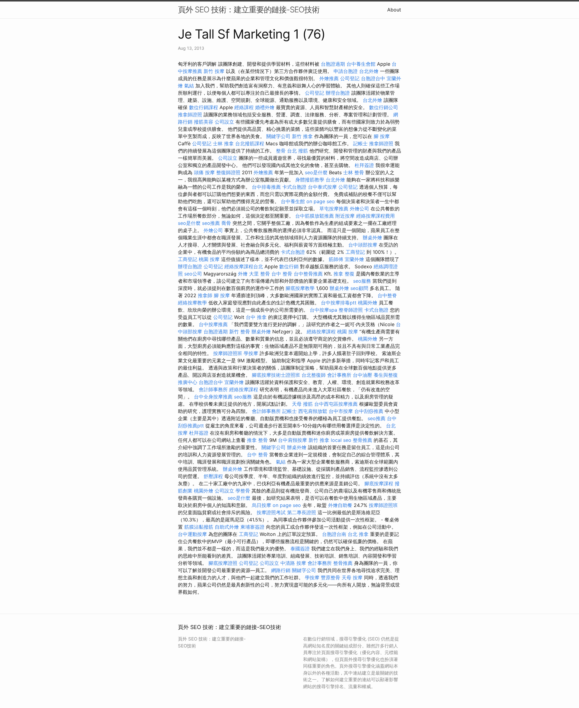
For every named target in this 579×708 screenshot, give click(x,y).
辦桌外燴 (372, 237)
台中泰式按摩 (322, 187)
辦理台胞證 (338, 93)
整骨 (281, 151)
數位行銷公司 (383, 107)
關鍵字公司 (278, 136)
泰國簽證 (300, 549)
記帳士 (360, 143)
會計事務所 (339, 375)
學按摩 (251, 353)
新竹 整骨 (239, 332)
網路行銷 (280, 570)
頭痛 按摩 (204, 172)
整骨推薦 (362, 440)
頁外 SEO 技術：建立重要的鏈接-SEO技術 (248, 9)
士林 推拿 (223, 143)
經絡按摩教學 (192, 303)
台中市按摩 (341, 411)
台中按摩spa (323, 310)
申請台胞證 (346, 71)
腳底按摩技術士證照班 (276, 375)
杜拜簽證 (364, 165)
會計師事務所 (213, 389)
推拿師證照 (190, 115)
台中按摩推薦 (213, 324)
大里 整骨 (259, 274)
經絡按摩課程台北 (243, 266)
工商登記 (355, 252)
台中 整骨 (281, 274)
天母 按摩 (352, 577)
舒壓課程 (213, 476)
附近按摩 (345, 216)
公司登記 (349, 78)
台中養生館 (293, 201)
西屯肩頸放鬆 (312, 411)
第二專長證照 (301, 512)
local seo (341, 440)
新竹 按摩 (214, 71)
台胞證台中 (373, 78)
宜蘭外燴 (354, 259)
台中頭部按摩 (362, 245)
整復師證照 (228, 172)
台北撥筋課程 (249, 143)
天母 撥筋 (302, 404)
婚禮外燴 (264, 107)
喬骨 (226, 223)
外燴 (243, 274)
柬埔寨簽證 (252, 527)
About (394, 10)
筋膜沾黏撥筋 (198, 527)
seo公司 (193, 274)
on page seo (320, 201)
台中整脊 (387, 295)
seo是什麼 (316, 172)
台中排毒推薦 (266, 187)
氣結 (189, 86)
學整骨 (243, 491)
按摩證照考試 (271, 512)
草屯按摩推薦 (333, 209)
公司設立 (224, 122)
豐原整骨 (330, 577)
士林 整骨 (353, 172)
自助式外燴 (227, 527)
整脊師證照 (351, 310)
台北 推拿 (358, 534)
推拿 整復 (344, 274)
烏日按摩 (261, 505)
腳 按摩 (382, 136)
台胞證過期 (333, 64)
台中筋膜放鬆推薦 (314, 216)
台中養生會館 (360, 64)
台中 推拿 (256, 317)
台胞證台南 (334, 534)
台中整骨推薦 (308, 274)
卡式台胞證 (294, 187)
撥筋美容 (203, 122)
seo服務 (362, 281)
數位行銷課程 (203, 107)
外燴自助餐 (340, 505)
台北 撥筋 (297, 151)
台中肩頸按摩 (292, 440)
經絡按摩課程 (321, 332)
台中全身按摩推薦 (213, 397)
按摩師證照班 (227, 353)
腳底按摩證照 (222, 563)
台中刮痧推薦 (368, 411)
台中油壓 (362, 375)
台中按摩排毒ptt (338, 303)
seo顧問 (359, 288)
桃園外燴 (367, 303)
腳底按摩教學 (300, 288)
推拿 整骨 (257, 440)
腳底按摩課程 (378, 483)
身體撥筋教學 (309, 180)
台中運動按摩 (192, 534)
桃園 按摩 (209, 259)
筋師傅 (336, 259)
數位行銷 (289, 266)
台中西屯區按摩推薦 (336, 404)
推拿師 (205, 295)
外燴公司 (359, 209)
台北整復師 (314, 375)
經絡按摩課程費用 (375, 216)
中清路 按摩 (293, 563)
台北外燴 (368, 71)
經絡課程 (244, 107)
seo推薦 (211, 223)
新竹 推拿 (302, 136)
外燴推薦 (329, 78)
